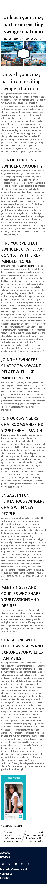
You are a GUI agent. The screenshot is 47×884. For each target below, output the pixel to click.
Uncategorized (18, 826)
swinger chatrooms (25, 266)
